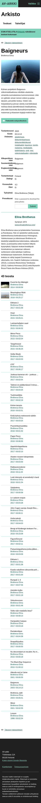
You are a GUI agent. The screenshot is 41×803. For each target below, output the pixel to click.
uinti (27, 151)
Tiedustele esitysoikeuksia (16, 121)
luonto (35, 145)
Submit (33, 206)
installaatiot (19, 145)
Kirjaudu (21, 32)
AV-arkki (9, 3)
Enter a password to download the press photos (27, 200)
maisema (18, 148)
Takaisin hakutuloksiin (13, 43)
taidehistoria (20, 151)
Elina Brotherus (25, 216)
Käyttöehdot (7, 767)
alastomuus (19, 137)
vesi (31, 151)
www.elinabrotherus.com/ (25, 225)
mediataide (27, 148)
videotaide (33, 153)
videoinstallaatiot (21, 153)
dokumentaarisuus (22, 140)
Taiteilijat (20, 23)
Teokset (7, 23)
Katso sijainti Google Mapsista (14, 760)
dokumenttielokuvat (23, 142)
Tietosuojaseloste (21, 767)
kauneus (28, 145)
